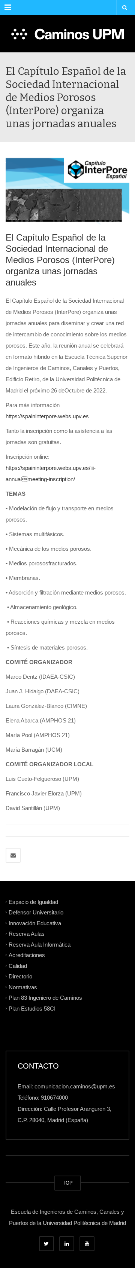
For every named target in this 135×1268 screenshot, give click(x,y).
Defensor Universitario (36, 912)
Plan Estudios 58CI (32, 1008)
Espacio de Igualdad (33, 901)
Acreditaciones (27, 955)
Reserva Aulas (27, 934)
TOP (68, 1183)
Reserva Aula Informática (39, 944)
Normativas (23, 987)
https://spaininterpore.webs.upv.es (47, 416)
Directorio (20, 976)
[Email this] (13, 855)
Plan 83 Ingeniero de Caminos (45, 997)
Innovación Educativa (35, 923)
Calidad (18, 965)
